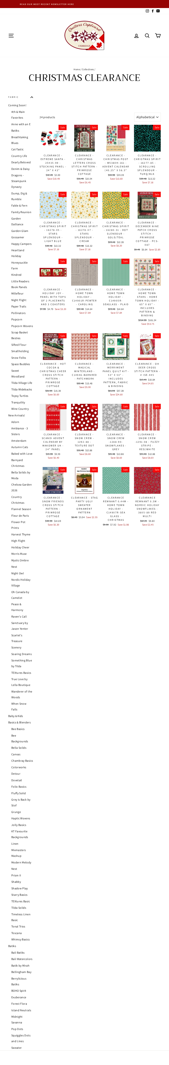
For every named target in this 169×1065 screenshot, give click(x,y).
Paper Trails (18, 306)
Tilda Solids (18, 908)
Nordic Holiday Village (20, 582)
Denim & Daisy (20, 169)
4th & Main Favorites (18, 114)
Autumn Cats (19, 447)
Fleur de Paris (20, 515)
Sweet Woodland (18, 373)
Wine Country (20, 409)
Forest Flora (19, 1003)
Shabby (16, 882)
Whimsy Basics (20, 939)
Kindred (16, 275)
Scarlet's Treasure (16, 638)
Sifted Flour (18, 345)
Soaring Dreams (21, 654)
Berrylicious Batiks (18, 981)
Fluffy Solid (18, 793)
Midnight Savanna (17, 1019)
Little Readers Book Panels (20, 284)
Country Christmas (17, 499)
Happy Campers (21, 244)
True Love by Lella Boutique (20, 682)
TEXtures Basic (20, 901)
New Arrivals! (16, 415)
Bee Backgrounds (19, 738)
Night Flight (18, 300)
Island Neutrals (21, 1010)
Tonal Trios (18, 926)
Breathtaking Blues (19, 140)
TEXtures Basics (21, 673)
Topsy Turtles (19, 396)
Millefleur (17, 293)
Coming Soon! (17, 105)
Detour (15, 773)
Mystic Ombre (20, 560)
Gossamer (17, 237)
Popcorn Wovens (22, 326)
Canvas (15, 754)
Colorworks (18, 767)
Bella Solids (18, 748)
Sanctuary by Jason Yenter (19, 626)
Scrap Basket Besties (19, 335)
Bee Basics (18, 729)
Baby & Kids (15, 716)
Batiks (15, 130)
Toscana (16, 933)
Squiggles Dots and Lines (21, 1038)
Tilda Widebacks (21, 389)
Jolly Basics (18, 825)
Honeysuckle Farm (19, 265)
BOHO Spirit (18, 991)
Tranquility (18, 402)
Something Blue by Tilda (21, 663)
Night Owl (17, 573)
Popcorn (16, 319)
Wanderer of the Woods (21, 694)
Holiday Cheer (20, 547)
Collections (88, 69)
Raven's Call (19, 616)
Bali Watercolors (22, 959)
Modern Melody (21, 862)
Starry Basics (19, 895)
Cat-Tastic (17, 149)
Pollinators (18, 313)
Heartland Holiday (17, 253)
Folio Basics (18, 786)
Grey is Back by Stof (20, 802)
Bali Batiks (18, 952)
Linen (15, 843)
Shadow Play (19, 888)
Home (77, 69)
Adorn (15, 422)
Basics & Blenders (19, 722)
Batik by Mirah (20, 965)
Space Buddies (20, 364)
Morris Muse (19, 554)
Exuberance (18, 997)
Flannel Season (21, 509)
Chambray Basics (22, 761)
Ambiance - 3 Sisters (19, 431)
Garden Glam (19, 231)
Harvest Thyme (21, 534)
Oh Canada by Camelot (20, 595)
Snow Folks (18, 358)
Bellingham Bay (21, 972)
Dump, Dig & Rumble (19, 196)
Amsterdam (18, 441)
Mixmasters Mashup (18, 853)
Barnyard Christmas (17, 463)
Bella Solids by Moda (20, 475)
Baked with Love (21, 453)
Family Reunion (21, 212)
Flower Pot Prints (18, 525)
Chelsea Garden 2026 (21, 487)
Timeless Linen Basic (21, 917)
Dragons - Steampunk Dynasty (18, 181)
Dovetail (16, 780)
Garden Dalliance (17, 221)
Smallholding (20, 351)
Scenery (16, 647)
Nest (14, 567)
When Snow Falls (18, 706)
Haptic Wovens (20, 818)
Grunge (16, 812)
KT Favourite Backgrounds (19, 834)
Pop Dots (17, 1029)
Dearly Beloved (21, 162)
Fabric (13, 97)
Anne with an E (21, 124)
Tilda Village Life (21, 383)
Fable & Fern (19, 205)
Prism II (16, 875)
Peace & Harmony (17, 607)
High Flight (18, 541)
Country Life (19, 156)
